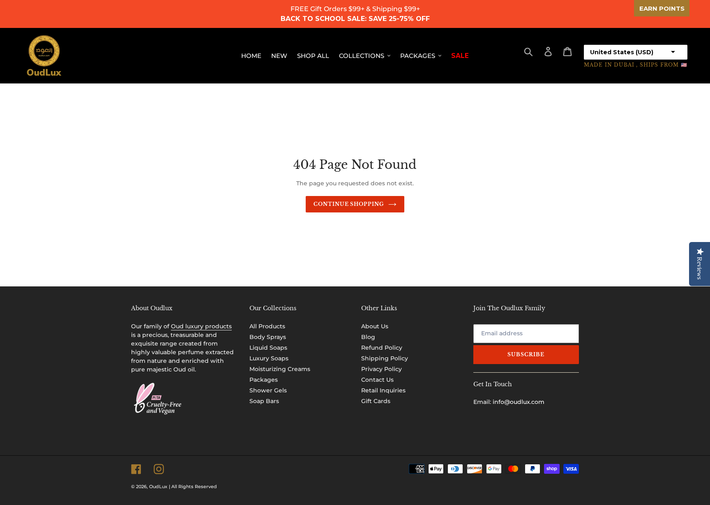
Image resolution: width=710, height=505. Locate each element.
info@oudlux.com (518, 402)
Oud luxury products (201, 326)
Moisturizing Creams (279, 369)
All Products (267, 326)
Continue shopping (349, 204)
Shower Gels (268, 390)
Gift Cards (375, 401)
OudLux (158, 486)
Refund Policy (381, 347)
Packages (263, 379)
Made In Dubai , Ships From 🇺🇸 (635, 65)
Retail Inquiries (383, 390)
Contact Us (377, 379)
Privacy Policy (381, 369)
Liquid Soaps (268, 347)
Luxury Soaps (268, 358)
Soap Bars (264, 401)
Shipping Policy (384, 358)
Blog (368, 337)
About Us (374, 326)
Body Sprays (267, 337)
